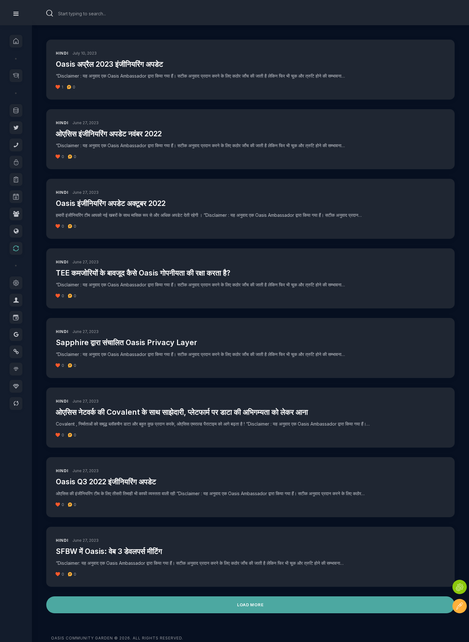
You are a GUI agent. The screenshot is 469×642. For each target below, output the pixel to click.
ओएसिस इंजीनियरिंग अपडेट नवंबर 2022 (109, 133)
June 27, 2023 (85, 122)
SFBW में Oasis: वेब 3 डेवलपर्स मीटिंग (109, 551)
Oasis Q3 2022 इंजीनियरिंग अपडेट (106, 481)
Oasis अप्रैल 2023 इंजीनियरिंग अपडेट (109, 64)
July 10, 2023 (84, 53)
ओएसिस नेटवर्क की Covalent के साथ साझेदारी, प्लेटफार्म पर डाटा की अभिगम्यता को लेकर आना (182, 412)
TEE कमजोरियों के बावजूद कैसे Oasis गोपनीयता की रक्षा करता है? (143, 272)
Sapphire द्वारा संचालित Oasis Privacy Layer (126, 342)
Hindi (62, 53)
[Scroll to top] (459, 625)
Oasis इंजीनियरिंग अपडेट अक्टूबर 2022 (111, 203)
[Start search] (49, 13)
